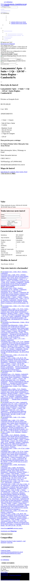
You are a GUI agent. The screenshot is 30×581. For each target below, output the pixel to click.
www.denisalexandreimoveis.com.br (10, 579)
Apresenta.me (4, 573)
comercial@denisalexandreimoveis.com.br (12, 552)
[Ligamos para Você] (6, 42)
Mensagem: (4, 225)
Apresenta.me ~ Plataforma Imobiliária (11, 575)
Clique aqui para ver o (8, 173)
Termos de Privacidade (6, 54)
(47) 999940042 (8, 2)
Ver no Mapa (4, 572)
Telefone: (3, 218)
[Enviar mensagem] (22, 59)
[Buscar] (1, 7)
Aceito (15, 54)
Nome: (2, 214)
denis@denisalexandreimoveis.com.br (11, 553)
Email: (2, 216)
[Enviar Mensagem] (17, 64)
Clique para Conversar (6, 534)
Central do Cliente (5, 550)
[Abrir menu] (1, 27)
